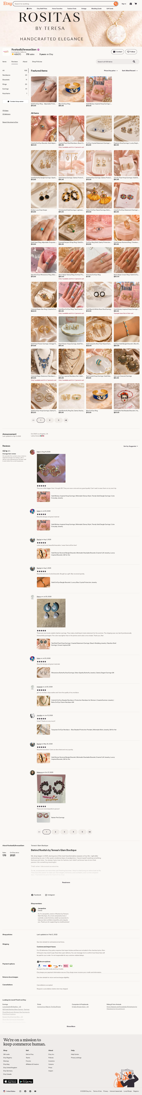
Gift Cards (110, 8)
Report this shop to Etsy (10, 122)
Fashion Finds (71, 8)
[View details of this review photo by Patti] (51, 468)
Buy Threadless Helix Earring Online (14, 1022)
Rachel (39, 539)
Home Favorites (57, 8)
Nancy (39, 596)
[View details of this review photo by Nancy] (51, 613)
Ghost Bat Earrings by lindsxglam (13, 1019)
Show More (71, 1026)
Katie (38, 511)
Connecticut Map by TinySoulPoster (49, 1007)
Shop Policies (37, 62)
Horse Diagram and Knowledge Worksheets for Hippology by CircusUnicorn (122, 1008)
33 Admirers (6, 114)
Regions (136, 1091)
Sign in (124, 4)
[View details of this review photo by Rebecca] (51, 789)
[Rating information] (13, 54)
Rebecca (40, 772)
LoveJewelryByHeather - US (11, 1007)
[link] (33, 420)
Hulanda (39, 687)
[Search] (115, 3)
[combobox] (63, 3)
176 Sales (5, 110)
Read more (66, 882)
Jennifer (39, 715)
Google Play (26, 1081)
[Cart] (135, 3)
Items (4, 62)
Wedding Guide (96, 8)
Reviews (14, 62)
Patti (38, 452)
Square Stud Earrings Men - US (12, 1017)
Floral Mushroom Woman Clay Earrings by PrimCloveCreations (16, 1013)
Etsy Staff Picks (42, 8)
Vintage (83, 8)
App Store (10, 1081)
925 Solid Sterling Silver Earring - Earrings (15, 1009)
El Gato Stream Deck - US (80, 1007)
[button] (117, 51)
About (25, 62)
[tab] (15, 70)
